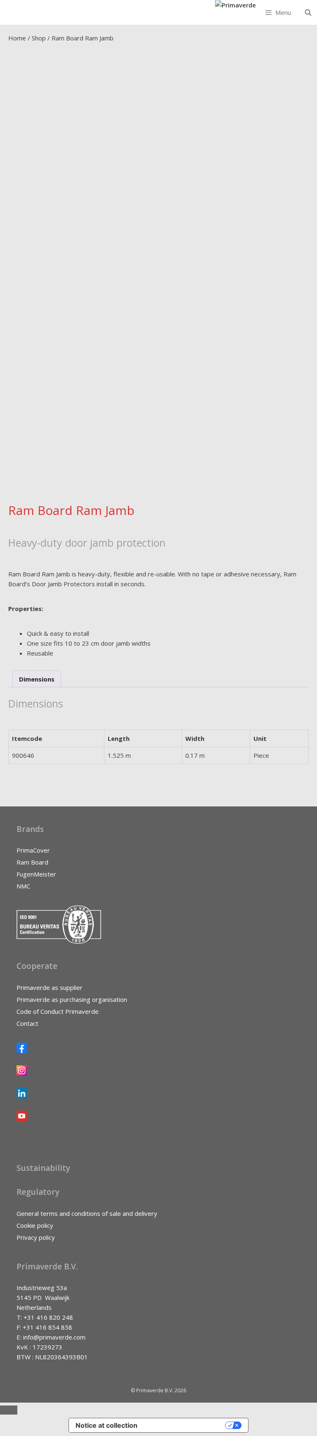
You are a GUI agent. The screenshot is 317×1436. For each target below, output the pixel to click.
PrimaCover (33, 850)
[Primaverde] (235, 5)
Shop (39, 38)
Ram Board (32, 862)
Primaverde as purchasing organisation (72, 999)
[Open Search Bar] (308, 12)
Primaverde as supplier (50, 987)
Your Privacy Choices (185, 1425)
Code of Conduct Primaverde (58, 1011)
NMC (23, 886)
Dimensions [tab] (36, 679)
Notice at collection (106, 1425)
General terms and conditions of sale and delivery (87, 1213)
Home (17, 38)
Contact (27, 1023)
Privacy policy (36, 1237)
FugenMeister (36, 874)
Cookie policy (35, 1225)
